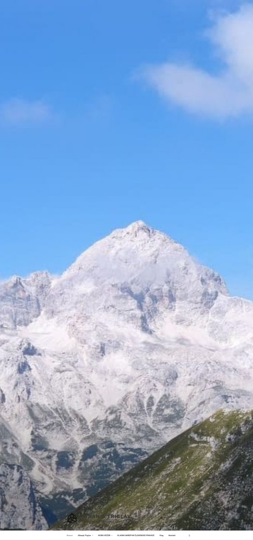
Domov (70, 535)
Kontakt (172, 535)
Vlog (161, 535)
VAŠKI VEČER (104, 535)
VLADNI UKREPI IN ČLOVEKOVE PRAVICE (135, 535)
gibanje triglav (106, 516)
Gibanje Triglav (84, 535)
